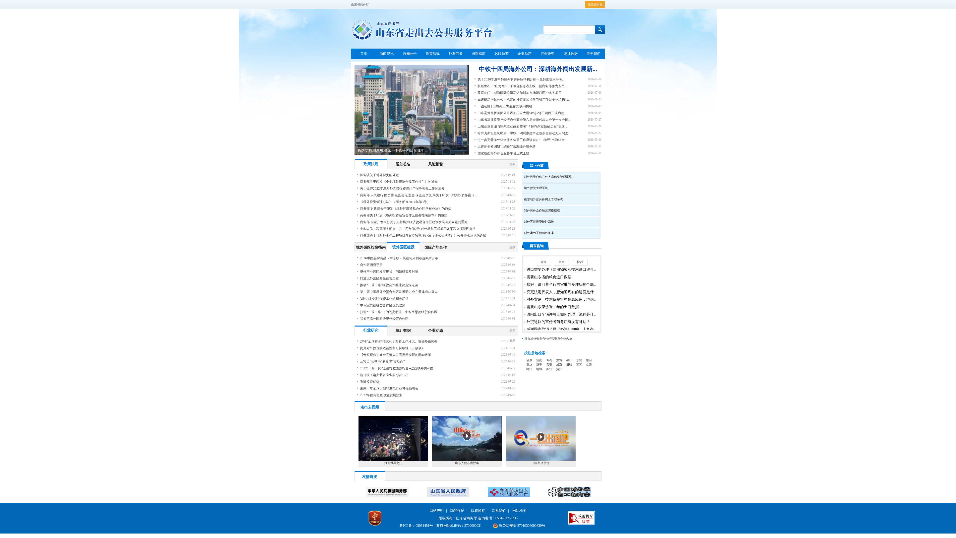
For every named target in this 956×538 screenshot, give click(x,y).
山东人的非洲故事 (467, 463)
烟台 (589, 360)
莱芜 (579, 364)
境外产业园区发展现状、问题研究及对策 (389, 271)
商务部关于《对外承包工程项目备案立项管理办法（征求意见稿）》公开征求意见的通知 (423, 235)
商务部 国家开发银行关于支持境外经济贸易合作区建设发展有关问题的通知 (414, 222)
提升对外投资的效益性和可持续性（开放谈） (392, 348)
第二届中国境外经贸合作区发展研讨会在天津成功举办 (399, 292)
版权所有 (478, 511)
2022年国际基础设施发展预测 (381, 395)
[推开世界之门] (393, 460)
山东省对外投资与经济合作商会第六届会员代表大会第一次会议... (524, 120)
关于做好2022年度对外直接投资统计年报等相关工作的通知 (402, 188)
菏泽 (559, 369)
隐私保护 (457, 511)
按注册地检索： (536, 353)
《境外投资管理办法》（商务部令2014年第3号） (395, 202)
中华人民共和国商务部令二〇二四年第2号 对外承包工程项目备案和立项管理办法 (418, 229)
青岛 (549, 360)
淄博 (559, 360)
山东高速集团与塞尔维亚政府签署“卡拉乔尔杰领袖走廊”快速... (522, 126)
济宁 (539, 364)
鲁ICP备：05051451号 (416, 526)
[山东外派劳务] (541, 460)
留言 (562, 262)
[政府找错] (581, 524)
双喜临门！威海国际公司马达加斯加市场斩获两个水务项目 (520, 93)
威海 (559, 364)
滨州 (549, 369)
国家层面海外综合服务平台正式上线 (503, 153)
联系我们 (499, 511)
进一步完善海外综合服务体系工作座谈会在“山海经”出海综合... (522, 140)
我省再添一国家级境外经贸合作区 (384, 319)
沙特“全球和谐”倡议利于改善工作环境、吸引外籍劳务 (398, 341)
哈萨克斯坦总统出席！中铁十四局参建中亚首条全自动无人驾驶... (524, 133)
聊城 (539, 369)
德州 (529, 369)
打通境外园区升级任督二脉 (379, 278)
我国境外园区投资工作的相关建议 (384, 298)
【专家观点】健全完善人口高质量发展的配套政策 (395, 355)
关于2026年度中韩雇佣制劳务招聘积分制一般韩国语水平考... (521, 79)
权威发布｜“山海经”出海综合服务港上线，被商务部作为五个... (522, 86)
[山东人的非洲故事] (467, 460)
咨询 (543, 262)
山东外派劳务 (541, 463)
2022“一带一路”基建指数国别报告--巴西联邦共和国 (396, 368)
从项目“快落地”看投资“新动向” (382, 361)
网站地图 (519, 511)
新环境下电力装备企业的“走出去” (384, 375)
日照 (569, 364)
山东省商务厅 (360, 4)
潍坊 (529, 364)
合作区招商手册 (371, 265)
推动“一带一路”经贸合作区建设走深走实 (389, 285)
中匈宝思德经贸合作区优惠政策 (382, 305)
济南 (539, 360)
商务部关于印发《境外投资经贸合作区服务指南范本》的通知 (403, 215)
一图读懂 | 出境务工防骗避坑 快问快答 (505, 106)
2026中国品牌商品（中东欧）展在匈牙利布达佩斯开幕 (399, 258)
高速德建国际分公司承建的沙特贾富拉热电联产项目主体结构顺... (524, 99)
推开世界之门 (393, 463)
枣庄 (569, 360)
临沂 (589, 364)
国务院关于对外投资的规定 (379, 175)
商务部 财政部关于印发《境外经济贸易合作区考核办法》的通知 (405, 208)
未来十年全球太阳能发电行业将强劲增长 (389, 388)
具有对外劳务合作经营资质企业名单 (548, 338)
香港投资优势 (369, 382)
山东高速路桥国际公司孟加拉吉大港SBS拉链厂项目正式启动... (522, 113)
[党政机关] (375, 527)
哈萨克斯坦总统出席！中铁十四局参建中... (393, 151)
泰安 (549, 364)
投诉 (580, 262)
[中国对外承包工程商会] (569, 496)
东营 (579, 360)
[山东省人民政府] (448, 496)
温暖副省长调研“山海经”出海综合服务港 (507, 146)
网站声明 (437, 511)
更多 (512, 164)
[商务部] (387, 496)
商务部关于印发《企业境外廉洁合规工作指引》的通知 (399, 182)
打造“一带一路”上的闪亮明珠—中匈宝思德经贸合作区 (398, 312)
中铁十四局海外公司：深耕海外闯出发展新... (538, 69)
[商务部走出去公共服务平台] (509, 496)
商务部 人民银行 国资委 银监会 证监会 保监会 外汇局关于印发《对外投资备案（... (418, 195)
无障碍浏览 (595, 4)
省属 (529, 360)
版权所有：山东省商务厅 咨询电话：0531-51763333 (478, 518)
